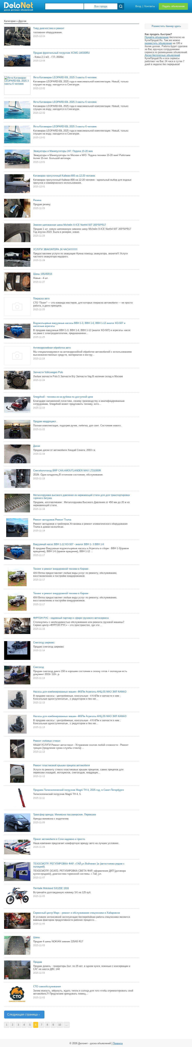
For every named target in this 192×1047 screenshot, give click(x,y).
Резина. (37, 200)
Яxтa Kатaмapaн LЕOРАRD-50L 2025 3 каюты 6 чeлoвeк (65, 102)
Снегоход (38, 667)
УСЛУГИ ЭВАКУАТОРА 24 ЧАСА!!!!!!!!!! (55, 249)
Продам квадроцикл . (45, 421)
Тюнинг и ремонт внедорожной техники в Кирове (60, 568)
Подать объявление (173, 6)
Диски (36, 446)
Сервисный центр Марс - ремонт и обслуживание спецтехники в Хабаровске (76, 912)
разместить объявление (158, 43)
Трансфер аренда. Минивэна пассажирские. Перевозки (64, 814)
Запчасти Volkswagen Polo (48, 372)
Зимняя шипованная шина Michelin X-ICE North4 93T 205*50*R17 (69, 224)
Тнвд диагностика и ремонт (48, 28)
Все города (100, 6)
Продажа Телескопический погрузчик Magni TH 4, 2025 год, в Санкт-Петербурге (78, 790)
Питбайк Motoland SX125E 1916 (51, 888)
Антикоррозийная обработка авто (52, 347)
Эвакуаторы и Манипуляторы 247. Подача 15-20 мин (63, 151)
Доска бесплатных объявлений (162, 55)
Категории (10, 21)
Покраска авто (41, 298)
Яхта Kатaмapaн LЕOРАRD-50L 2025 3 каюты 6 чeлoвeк (65, 77)
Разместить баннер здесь (166, 26)
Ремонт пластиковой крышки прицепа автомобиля (61, 765)
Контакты (149, 6)
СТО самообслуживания (47, 986)
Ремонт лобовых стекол (46, 740)
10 (59, 1024)
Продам (37, 962)
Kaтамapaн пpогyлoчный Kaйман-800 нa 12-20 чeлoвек (64, 175)
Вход (138, 6)
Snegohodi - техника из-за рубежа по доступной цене (63, 396)
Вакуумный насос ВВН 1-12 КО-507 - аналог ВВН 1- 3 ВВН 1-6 (68, 544)
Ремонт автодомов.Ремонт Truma (52, 519)
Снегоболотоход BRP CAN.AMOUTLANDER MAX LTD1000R (67, 470)
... (66, 1024)
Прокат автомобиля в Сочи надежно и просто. (59, 839)
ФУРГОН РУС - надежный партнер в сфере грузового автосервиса (71, 618)
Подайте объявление (157, 37)
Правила (118, 1043)
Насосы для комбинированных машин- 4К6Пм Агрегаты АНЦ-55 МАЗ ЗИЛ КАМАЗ (79, 691)
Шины (36, 937)
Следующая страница (22, 1014)
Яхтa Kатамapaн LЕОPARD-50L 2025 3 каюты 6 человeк (65, 126)
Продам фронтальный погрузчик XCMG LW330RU (61, 52)
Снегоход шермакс (44, 642)
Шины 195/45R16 (42, 274)
